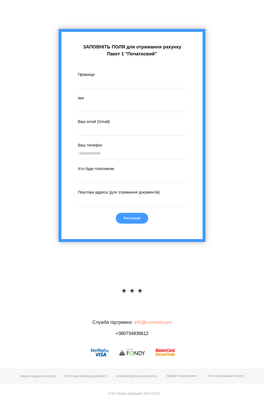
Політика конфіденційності (85, 376)
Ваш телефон (90, 145)
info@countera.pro (153, 322)
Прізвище (86, 74)
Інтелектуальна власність (136, 376)
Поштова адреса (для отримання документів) (119, 192)
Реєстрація (132, 218)
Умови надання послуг (38, 376)
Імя (81, 98)
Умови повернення (181, 376)
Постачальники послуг (226, 376)
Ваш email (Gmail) (94, 121)
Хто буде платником (96, 169)
